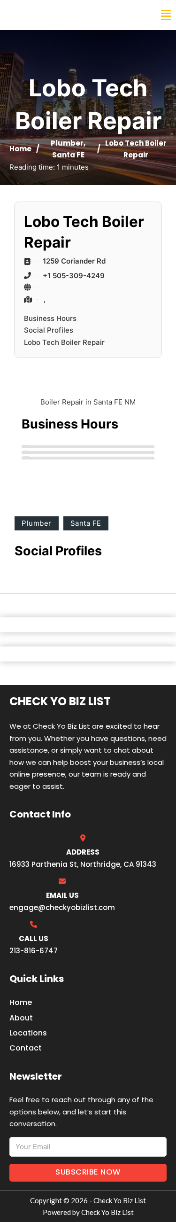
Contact (25, 1048)
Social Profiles (48, 330)
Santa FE (68, 155)
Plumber (67, 143)
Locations (28, 1032)
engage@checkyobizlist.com (62, 907)
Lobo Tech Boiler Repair (64, 342)
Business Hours (50, 318)
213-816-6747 (33, 951)
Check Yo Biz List (48, 15)
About (21, 1017)
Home (20, 149)
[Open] (166, 15)
